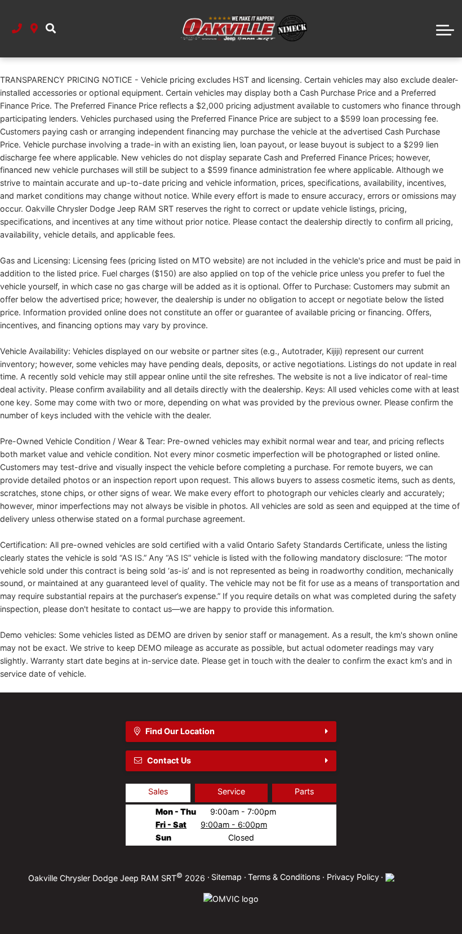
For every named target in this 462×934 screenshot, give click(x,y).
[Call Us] (17, 29)
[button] (51, 29)
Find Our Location (180, 731)
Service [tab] (231, 791)
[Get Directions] (34, 29)
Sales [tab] (158, 791)
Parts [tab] (304, 791)
